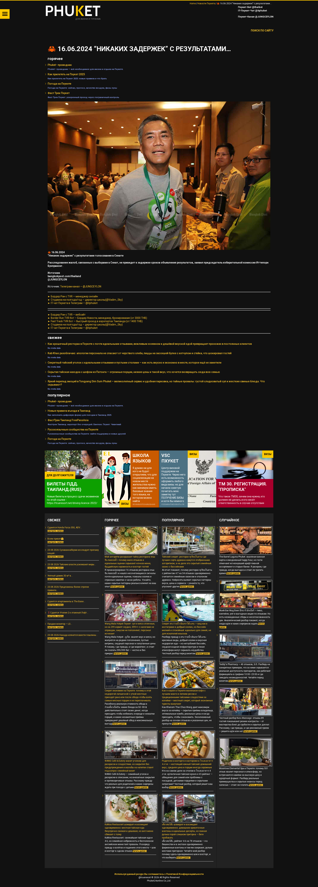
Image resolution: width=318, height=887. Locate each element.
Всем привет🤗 (55, 538)
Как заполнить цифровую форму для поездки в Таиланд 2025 (79, 415)
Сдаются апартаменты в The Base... (66, 601)
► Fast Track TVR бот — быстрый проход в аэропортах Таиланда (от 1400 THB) (95, 321)
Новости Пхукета (206, 3)
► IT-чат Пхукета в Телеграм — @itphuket (73, 303)
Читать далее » (117, 587)
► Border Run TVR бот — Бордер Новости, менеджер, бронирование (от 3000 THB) (97, 317)
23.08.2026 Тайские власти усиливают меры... (71, 564)
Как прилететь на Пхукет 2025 (66, 74)
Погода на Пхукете (59, 83)
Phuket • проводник (60, 64)
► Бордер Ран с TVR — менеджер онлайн (73, 296)
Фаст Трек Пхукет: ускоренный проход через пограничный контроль (83, 97)
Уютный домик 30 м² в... (60, 575)
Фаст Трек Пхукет (59, 93)
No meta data (54, 348)
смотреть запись (55, 531)
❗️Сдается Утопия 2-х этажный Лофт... (67, 612)
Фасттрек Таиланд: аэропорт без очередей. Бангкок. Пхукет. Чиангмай (84, 424)
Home (193, 3)
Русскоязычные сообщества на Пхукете (73, 429)
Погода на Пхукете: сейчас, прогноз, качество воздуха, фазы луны (82, 88)
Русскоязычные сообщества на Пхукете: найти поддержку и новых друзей (87, 433)
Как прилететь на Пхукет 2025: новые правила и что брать (77, 78)
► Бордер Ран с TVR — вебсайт (67, 314)
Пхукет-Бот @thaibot (249, 7)
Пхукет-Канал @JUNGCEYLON (255, 16)
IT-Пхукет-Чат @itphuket (252, 10)
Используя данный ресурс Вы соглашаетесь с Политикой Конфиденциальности (159, 874)
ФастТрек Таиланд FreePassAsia (68, 420)
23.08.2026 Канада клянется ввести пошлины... (72, 635)
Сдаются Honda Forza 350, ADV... (64, 527)
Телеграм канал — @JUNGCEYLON (80, 286)
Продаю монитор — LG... (59, 624)
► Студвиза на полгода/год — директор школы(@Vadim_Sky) (85, 299)
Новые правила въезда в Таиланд (69, 410)
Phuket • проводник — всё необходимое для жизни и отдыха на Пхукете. (85, 69)
